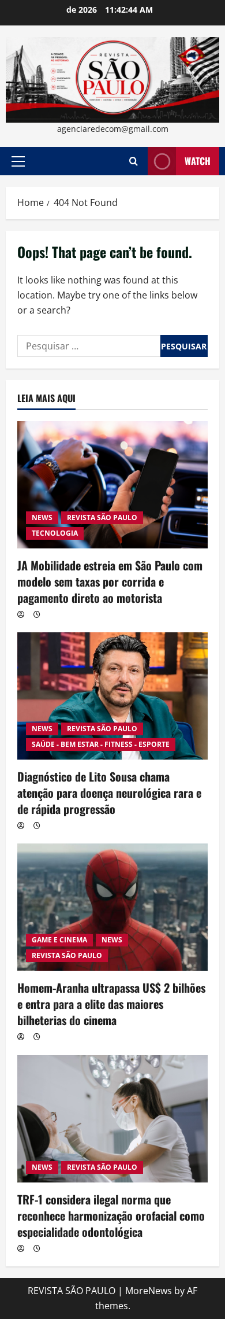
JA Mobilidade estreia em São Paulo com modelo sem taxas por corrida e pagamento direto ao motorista (109, 581)
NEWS (42, 517)
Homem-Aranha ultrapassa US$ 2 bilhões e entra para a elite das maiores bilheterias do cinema (111, 1004)
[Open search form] (133, 161)
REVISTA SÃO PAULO (102, 517)
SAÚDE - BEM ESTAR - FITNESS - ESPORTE (101, 744)
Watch (198, 161)
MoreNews (148, 1290)
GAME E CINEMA (59, 940)
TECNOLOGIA (55, 533)
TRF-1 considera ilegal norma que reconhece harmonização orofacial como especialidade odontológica (111, 1215)
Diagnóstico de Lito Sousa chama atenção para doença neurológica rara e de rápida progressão (109, 792)
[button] (18, 161)
